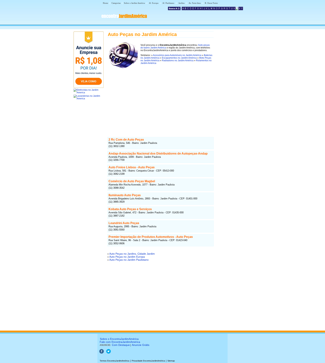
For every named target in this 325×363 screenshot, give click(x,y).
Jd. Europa (153, 3)
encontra (124, 16)
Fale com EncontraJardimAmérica (120, 341)
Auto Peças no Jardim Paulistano (129, 259)
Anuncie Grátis (140, 344)
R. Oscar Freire (211, 3)
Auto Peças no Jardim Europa (127, 256)
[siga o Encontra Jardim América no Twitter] (108, 353)
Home (105, 3)
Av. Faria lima (195, 3)
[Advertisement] (160, 98)
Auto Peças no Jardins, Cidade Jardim (132, 253)
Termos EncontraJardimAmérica (114, 361)
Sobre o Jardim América (134, 3)
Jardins (181, 3)
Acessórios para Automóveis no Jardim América (177, 55)
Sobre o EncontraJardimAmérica (119, 338)
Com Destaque (121, 344)
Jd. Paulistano (168, 3)
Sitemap (171, 361)
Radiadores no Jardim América (178, 60)
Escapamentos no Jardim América (179, 58)
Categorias (116, 3)
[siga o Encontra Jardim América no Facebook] (101, 353)
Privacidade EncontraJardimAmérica (148, 361)
